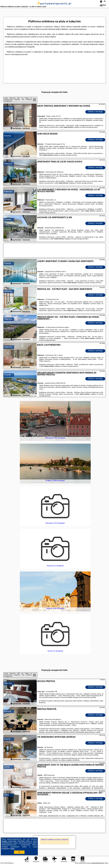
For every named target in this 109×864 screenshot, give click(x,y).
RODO (13, 849)
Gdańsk (7, 767)
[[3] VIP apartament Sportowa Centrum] (20, 748)
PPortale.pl (10, 863)
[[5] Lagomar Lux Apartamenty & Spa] (20, 228)
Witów (6, 795)
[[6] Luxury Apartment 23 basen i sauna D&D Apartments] (20, 272)
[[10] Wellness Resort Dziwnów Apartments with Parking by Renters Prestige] (20, 384)
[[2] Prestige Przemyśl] (20, 720)
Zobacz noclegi (95, 112)
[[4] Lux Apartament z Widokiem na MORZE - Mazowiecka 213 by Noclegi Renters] (20, 200)
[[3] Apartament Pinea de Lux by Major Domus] (20, 172)
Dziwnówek (8, 108)
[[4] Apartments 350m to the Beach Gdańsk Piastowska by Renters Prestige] (20, 776)
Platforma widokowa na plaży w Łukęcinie (54, 839)
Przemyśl (7, 711)
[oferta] (11, 128)
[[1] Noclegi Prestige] (20, 692)
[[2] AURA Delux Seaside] (20, 145)
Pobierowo (8, 164)
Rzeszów (7, 739)
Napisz (106, 863)
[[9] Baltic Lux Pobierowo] (20, 356)
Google (4, 841)
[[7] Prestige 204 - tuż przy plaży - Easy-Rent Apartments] (20, 300)
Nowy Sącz (8, 683)
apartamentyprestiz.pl (54, 3)
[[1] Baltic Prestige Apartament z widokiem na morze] (20, 117)
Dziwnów (7, 136)
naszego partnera (92, 127)
